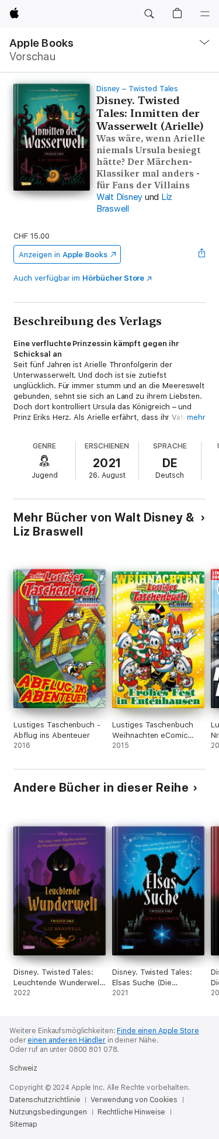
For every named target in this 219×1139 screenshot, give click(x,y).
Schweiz (23, 1068)
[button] (149, 14)
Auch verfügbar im (78, 278)
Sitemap (23, 1124)
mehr (196, 417)
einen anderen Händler (66, 1040)
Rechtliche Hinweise (132, 1112)
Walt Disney (119, 197)
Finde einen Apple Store (158, 1031)
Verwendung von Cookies (134, 1100)
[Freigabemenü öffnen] (202, 254)
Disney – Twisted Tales (137, 88)
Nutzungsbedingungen (48, 1112)
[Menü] (205, 14)
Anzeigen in (63, 254)
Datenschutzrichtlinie (44, 1100)
